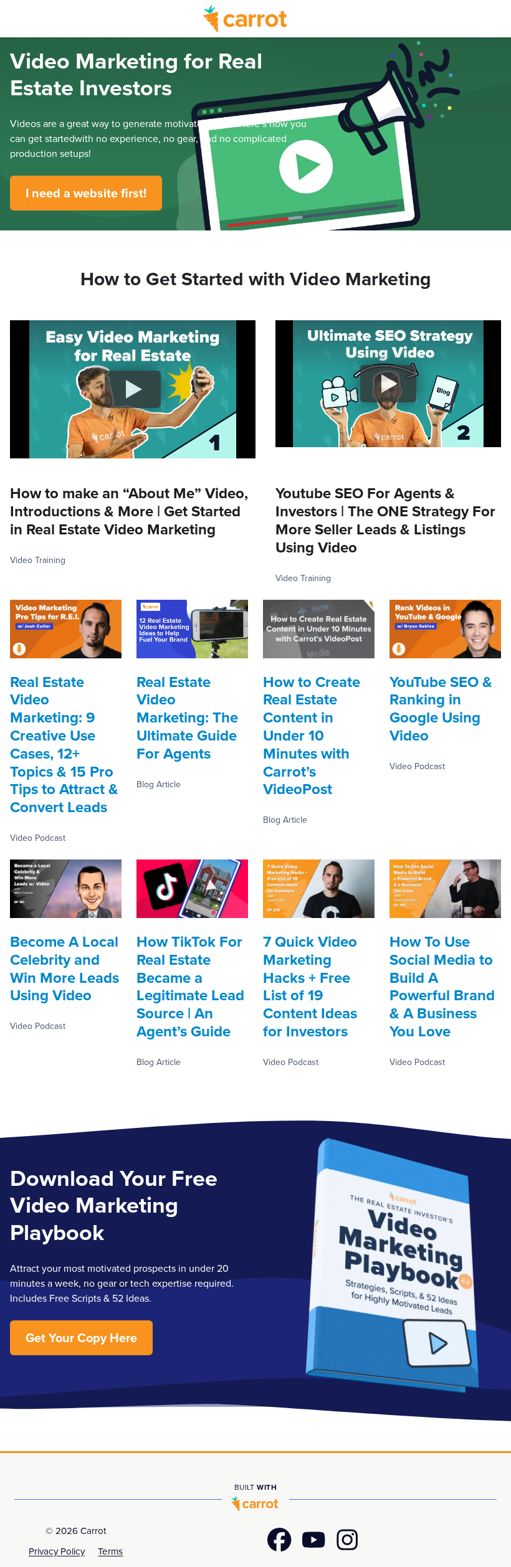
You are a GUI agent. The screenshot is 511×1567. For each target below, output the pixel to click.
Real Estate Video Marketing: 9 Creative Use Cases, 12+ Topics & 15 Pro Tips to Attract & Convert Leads (64, 744)
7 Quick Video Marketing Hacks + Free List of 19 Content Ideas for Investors (310, 986)
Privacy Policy (57, 1551)
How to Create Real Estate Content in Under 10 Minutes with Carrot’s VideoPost (311, 735)
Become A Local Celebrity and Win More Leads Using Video (64, 968)
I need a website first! (86, 193)
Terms (110, 1551)
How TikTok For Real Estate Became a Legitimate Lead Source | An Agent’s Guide (190, 986)
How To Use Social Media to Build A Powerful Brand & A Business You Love (442, 986)
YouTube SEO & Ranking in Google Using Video (440, 708)
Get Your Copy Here (81, 1337)
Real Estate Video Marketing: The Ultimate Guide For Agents (187, 717)
